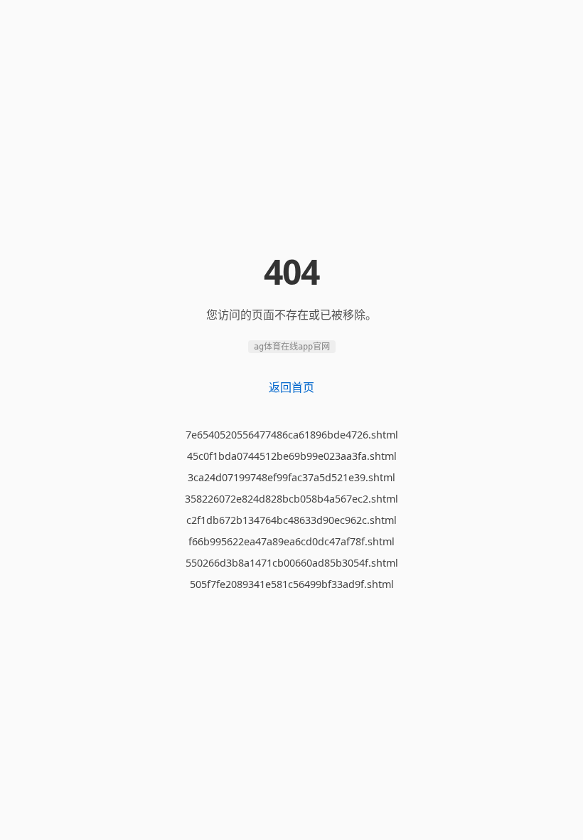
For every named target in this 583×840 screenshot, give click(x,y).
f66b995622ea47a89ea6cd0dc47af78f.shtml (291, 541)
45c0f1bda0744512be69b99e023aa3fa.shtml (292, 456)
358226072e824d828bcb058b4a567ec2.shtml (291, 498)
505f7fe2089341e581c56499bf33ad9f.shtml (292, 584)
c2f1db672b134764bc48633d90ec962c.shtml (291, 520)
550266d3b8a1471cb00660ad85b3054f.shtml (292, 562)
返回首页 (291, 387)
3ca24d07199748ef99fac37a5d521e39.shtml (291, 477)
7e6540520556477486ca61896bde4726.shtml (292, 434)
